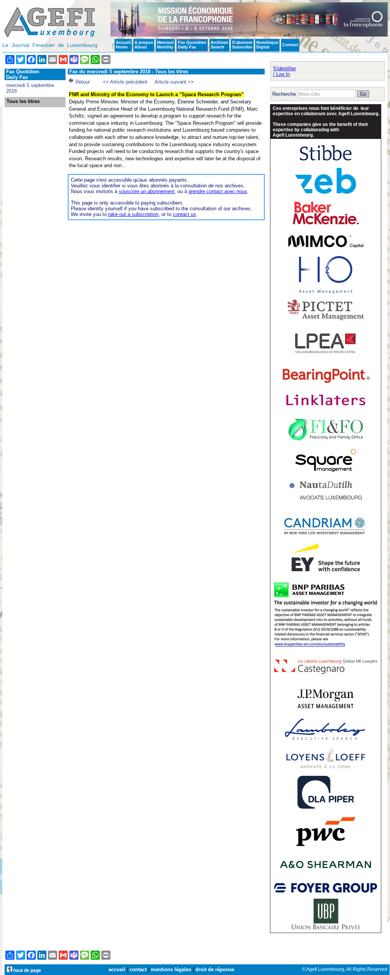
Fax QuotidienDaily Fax (192, 44)
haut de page (26, 970)
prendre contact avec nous (218, 191)
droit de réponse (214, 969)
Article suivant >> (174, 82)
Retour (82, 82)
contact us (184, 214)
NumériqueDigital (267, 44)
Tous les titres (23, 101)
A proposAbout (143, 44)
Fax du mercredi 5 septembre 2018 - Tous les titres (128, 71)
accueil (117, 969)
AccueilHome (123, 44)
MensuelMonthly (165, 44)
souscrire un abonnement (146, 191)
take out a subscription (133, 214)
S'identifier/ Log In (284, 71)
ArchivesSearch (219, 44)
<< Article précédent (125, 82)
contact (138, 969)
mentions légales (171, 969)
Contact (290, 44)
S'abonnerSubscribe (242, 44)
